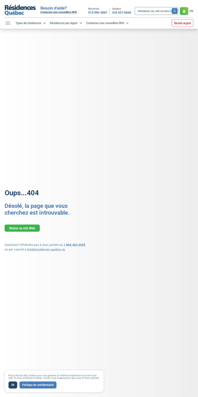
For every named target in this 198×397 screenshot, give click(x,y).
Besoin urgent (182, 23)
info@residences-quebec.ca (46, 249)
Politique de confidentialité (38, 384)
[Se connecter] (184, 11)
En (191, 11)
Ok (12, 384)
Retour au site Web (22, 228)
